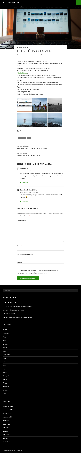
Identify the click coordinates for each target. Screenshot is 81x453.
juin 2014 (6, 427)
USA (4, 393)
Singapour (6, 383)
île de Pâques (22, 73)
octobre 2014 (7, 413)
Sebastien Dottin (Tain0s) (28, 190)
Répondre (25, 183)
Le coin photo (59, 7)
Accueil (15, 7)
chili (29, 138)
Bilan (69, 7)
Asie (4, 337)
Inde (4, 365)
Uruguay (5, 390)
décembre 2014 (8, 406)
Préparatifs (49, 7)
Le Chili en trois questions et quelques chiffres (17, 306)
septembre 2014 (8, 417)
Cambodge (6, 354)
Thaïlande (6, 386)
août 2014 (6, 420)
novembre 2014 (8, 410)
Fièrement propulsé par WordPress (12, 450)
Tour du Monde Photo (12, 2)
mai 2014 (5, 431)
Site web (20, 262)
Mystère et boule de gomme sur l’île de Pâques (32, 147)
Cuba (4, 362)
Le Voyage (33, 7)
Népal (5, 372)
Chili (26, 47)
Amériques (20, 47)
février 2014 (6, 441)
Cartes (40, 7)
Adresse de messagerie (25, 254)
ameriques (22, 138)
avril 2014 (6, 434)
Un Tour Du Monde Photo (11, 303)
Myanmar (6, 369)
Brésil (4, 351)
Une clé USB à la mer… (9, 313)
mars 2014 (6, 438)
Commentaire (21, 220)
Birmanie (5, 344)
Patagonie (6, 376)
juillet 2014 (6, 424)
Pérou (5, 379)
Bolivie (5, 347)
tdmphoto (36, 55)
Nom (19, 246)
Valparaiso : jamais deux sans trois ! (28, 154)
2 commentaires (47, 55)
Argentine (6, 333)
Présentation (23, 7)
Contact (77, 7)
